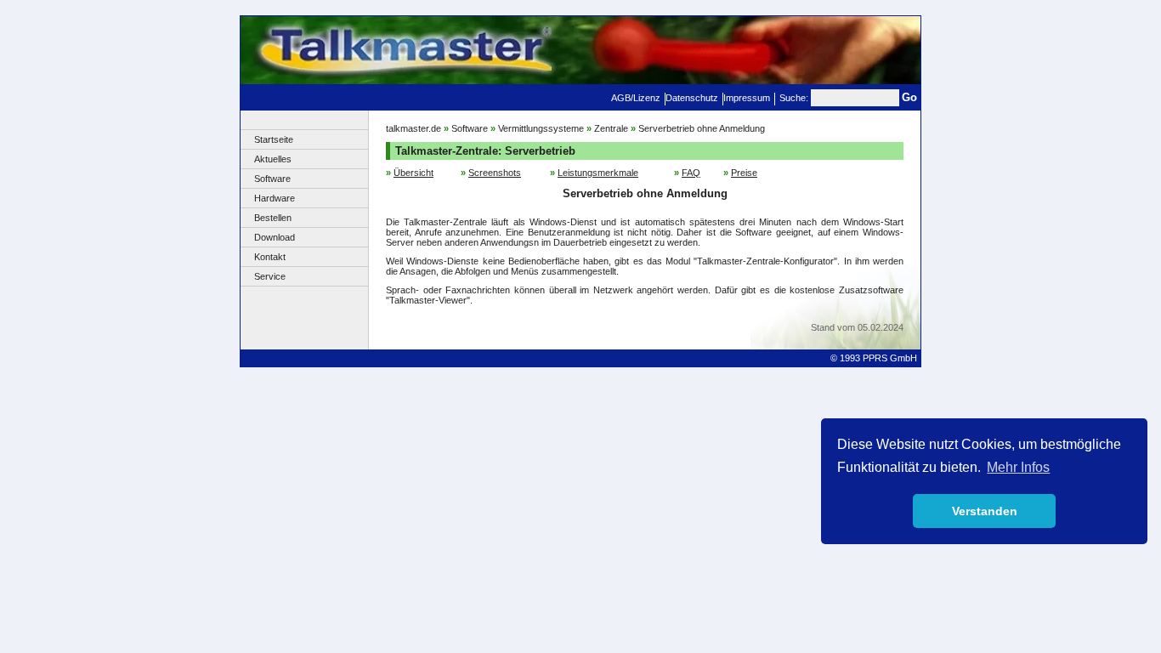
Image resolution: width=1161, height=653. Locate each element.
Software (272, 178)
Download (274, 237)
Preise (744, 173)
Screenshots (494, 173)
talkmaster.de (413, 128)
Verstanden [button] (984, 511)
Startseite (273, 139)
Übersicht (413, 173)
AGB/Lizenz (635, 98)
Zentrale (611, 128)
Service (270, 276)
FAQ (691, 173)
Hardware (274, 198)
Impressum (746, 98)
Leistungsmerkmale (598, 173)
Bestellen (273, 218)
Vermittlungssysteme (541, 128)
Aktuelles (273, 159)
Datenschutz (691, 98)
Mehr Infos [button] (1018, 467)
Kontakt (270, 257)
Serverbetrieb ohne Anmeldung (701, 128)
